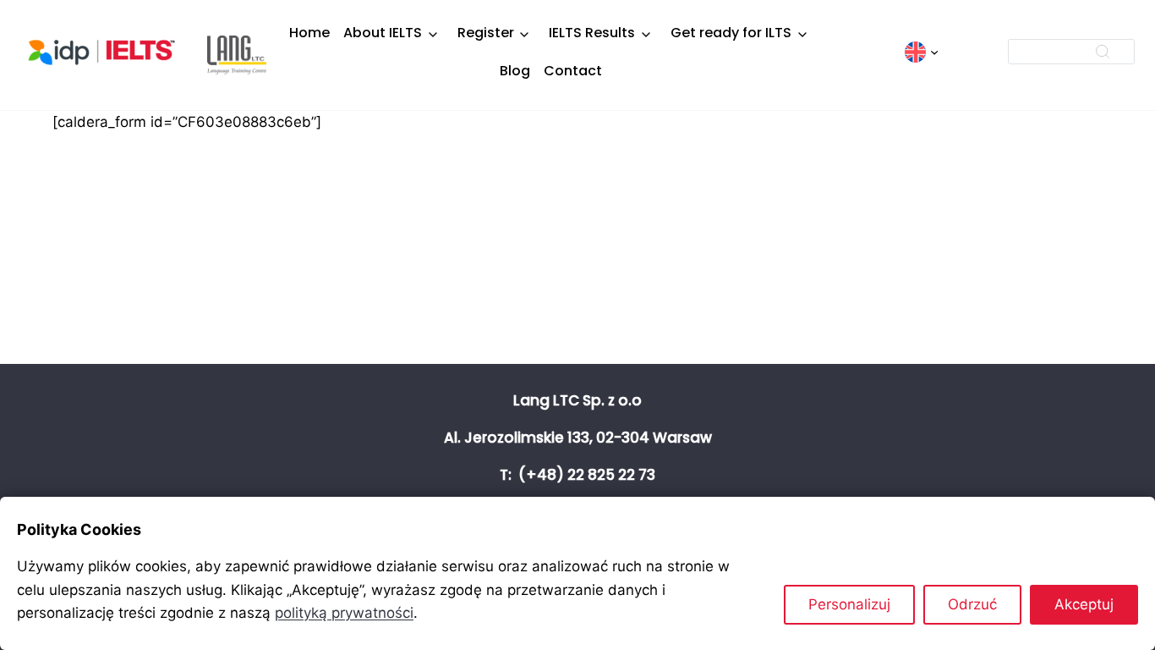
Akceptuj (1084, 604)
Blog (515, 70)
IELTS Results (592, 32)
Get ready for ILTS (731, 32)
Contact (573, 70)
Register (485, 32)
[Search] (1102, 51)
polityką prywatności (344, 612)
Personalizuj (849, 604)
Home (309, 32)
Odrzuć (972, 604)
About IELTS (382, 32)
